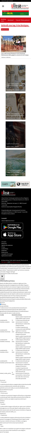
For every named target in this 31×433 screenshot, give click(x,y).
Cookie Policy (4, 249)
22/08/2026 (18, 118)
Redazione (4, 243)
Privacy (3, 247)
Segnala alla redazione (7, 245)
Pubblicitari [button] (3, 413)
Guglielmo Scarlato (10, 146)
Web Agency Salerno (15, 262)
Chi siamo (3, 242)
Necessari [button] (2, 302)
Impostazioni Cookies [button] (5, 273)
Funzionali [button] (2, 380)
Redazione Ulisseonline (10, 118)
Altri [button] (1, 424)
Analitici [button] (2, 402)
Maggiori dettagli (10, 272)
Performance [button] (3, 391)
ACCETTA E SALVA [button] (4, 432)
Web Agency (4, 262)
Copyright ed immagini (7, 254)
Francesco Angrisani (10, 90)
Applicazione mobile (6, 256)
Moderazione (4, 252)
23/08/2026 (17, 90)
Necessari (3, 304)
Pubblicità (4, 250)
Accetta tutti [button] (14, 273)
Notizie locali (5, 29)
